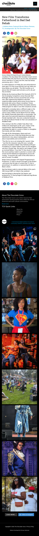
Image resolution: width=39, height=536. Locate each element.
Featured (16, 26)
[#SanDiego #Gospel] (19, 422)
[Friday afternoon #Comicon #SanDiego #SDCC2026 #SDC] (19, 315)
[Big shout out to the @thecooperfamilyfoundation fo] (19, 494)
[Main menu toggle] (35, 4)
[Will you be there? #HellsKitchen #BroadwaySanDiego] (19, 351)
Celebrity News (8, 26)
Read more (5, 204)
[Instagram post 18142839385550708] (19, 458)
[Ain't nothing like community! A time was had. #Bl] (19, 386)
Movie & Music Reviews (26, 26)
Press (18, 215)
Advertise (20, 211)
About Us (19, 209)
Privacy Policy (30, 526)
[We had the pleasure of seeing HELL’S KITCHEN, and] (19, 244)
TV (3, 28)
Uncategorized (9, 28)
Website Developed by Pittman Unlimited (19, 530)
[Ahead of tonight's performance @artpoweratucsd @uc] (19, 279)
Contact (19, 213)
